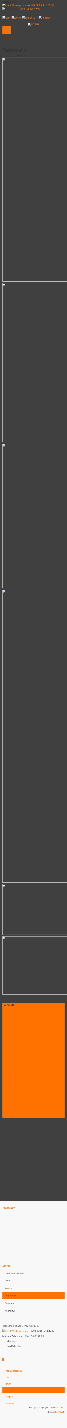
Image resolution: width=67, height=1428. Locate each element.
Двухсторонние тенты (16, 1018)
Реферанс (10, 1295)
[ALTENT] (33, 24)
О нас (8, 1280)
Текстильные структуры (17, 1059)
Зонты (8, 1066)
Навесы (9, 1073)
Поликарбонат (12, 1080)
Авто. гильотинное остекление (21, 1094)
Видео (8, 1114)
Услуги (8, 1288)
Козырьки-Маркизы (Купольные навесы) (26, 1045)
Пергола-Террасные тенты (19, 1025)
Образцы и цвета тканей (18, 1107)
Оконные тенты (13, 1038)
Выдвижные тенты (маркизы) (20, 1011)
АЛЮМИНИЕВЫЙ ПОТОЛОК (20, 1031)
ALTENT (61, 1407)
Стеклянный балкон (15, 1100)
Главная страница (14, 1272)
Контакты (10, 1310)
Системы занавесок (15, 1052)
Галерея (9, 1303)
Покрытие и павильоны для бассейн (24, 1087)
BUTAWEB (60, 1411)
